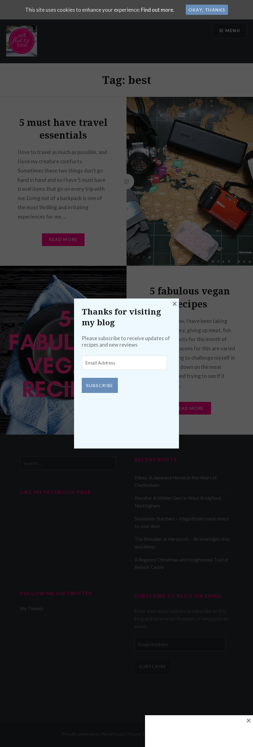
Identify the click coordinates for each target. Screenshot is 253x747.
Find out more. (157, 9)
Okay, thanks (207, 9)
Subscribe (100, 385)
